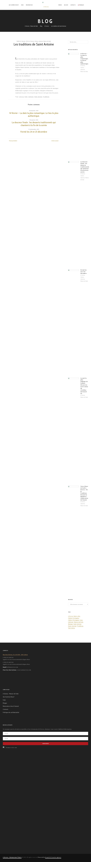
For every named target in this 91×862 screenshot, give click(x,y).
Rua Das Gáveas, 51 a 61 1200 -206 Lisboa (15, 654)
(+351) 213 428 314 (8, 657)
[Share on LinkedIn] (9, 70)
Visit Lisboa (71, 628)
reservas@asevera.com (24, 670)
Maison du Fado (47, 41)
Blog (41, 26)
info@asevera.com (12, 667)
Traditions (46, 96)
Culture (36, 41)
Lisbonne (41, 41)
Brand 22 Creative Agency (53, 857)
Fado (26, 96)
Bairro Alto (77, 616)
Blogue (5, 703)
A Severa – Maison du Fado (31, 26)
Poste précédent (13, 140)
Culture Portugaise (73, 620)
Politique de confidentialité (11, 712)
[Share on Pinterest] (9, 66)
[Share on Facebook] (9, 58)
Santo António (72, 626)
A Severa (47, 26)
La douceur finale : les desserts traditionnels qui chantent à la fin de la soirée (34, 124)
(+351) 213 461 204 (8, 662)
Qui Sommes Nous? (8, 697)
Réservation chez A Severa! (11, 706)
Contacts (5, 709)
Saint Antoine (38, 96)
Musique (70, 624)
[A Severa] (45, 5)
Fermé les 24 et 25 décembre (33, 131)
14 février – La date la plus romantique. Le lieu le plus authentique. (33, 114)
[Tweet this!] (9, 62)
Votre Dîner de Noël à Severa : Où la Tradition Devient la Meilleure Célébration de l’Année (84, 493)
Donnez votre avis (11, 747)
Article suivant (55, 140)
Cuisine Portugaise (73, 618)
